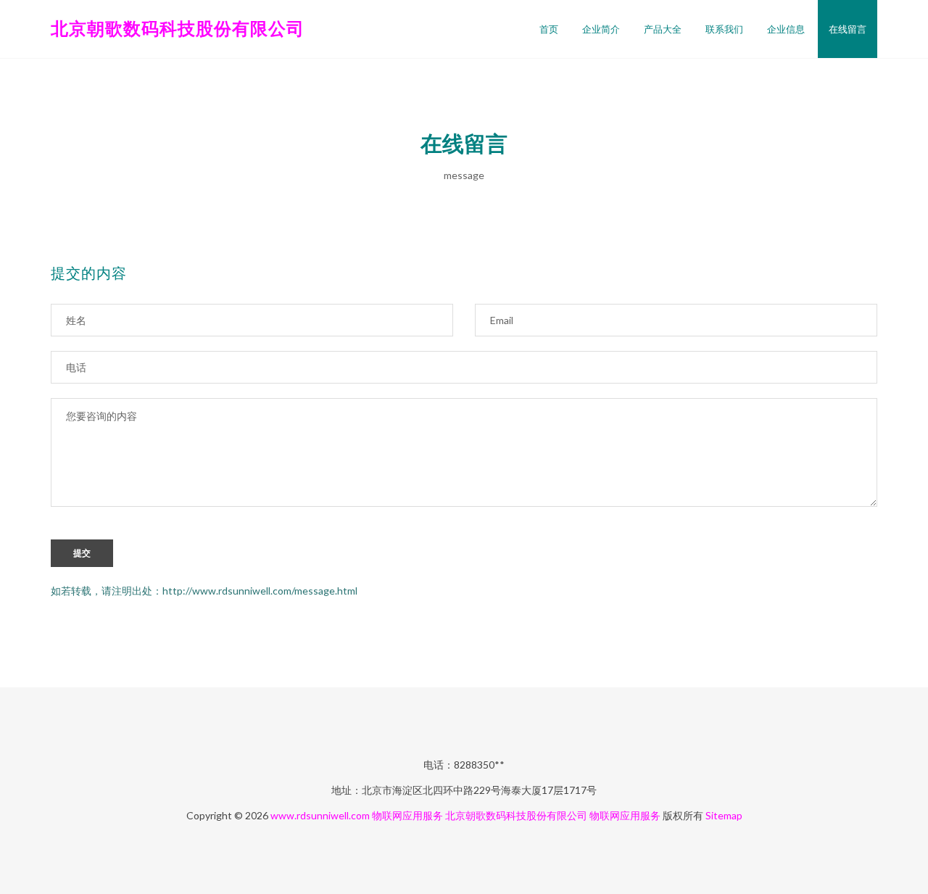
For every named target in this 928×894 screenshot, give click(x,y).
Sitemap (723, 815)
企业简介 (601, 29)
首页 (548, 29)
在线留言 (847, 29)
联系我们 (724, 29)
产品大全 (663, 29)
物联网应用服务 (407, 815)
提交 (82, 553)
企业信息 (786, 29)
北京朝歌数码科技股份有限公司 (177, 28)
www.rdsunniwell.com (320, 815)
